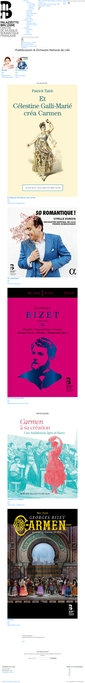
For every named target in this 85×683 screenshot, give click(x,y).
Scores (28, 32)
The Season (29, 10)
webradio (30, 44)
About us (28, 2)
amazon (17, 75)
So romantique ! (21, 70)
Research (31, 7)
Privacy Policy (16, 681)
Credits (3, 681)
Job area (28, 16)
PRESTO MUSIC (16, 403)
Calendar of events (28, 20)
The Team (31, 8)
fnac (21, 75)
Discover (26, 0)
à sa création (15, 499)
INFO (3, 72)
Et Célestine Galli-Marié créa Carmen (21, 198)
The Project (32, 4)
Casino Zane (32, 5)
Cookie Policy (9, 681)
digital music (17, 283)
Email (30, 658)
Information (29, 12)
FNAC (13, 203)
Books (28, 31)
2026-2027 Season (31, 23)
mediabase (24, 47)
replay (35, 46)
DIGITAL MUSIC (9, 77)
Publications (27, 28)
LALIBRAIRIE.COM (20, 203)
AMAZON (4, 75)
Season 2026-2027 (65, 2)
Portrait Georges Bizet (15, 398)
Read (23, 641)
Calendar (28, 21)
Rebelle (4, 70)
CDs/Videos (29, 29)
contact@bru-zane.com (8, 672)
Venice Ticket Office (31, 13)
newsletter (33, 42)
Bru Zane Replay (28, 34)
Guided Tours (29, 15)
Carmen (10, 619)
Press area (29, 18)
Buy (2, 74)
